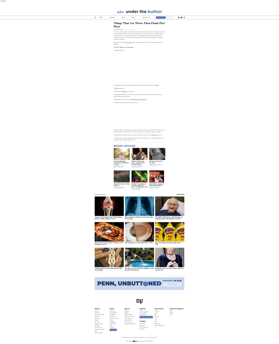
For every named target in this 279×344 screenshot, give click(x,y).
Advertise (97, 312)
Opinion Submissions (146, 317)
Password (142, 329)
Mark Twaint (120, 166)
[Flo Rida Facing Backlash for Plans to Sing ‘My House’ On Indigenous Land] (139, 176)
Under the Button (176, 309)
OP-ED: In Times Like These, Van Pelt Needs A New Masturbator (138, 162)
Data (111, 325)
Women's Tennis (129, 320)
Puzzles (143, 321)
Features (156, 311)
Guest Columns (143, 312)
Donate (169, 17)
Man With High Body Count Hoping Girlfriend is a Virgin (121, 162)
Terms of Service (99, 333)
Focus (156, 312)
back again (128, 42)
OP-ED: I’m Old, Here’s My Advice (156, 162)
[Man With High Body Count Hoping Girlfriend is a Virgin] (122, 154)
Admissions (112, 314)
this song (154, 135)
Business (112, 327)
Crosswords (142, 323)
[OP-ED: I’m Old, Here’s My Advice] (157, 154)
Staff (96, 331)
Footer (4, 1)
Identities (112, 316)
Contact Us (146, 17)
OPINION (134, 166)
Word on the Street (159, 325)
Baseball (127, 311)
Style (155, 322)
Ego (155, 314)
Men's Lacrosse (128, 314)
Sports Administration (130, 323)
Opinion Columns (144, 311)
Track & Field (128, 322)
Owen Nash (139, 166)
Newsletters (161, 17)
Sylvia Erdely (156, 187)
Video (123, 17)
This (116, 88)
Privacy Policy (98, 327)
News (101, 17)
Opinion (112, 17)
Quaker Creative (99, 323)
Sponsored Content (100, 329)
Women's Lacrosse (129, 316)
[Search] (95, 17)
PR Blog (97, 325)
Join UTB (97, 322)
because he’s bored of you (140, 99)
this (158, 85)
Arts (155, 320)
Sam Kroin (138, 188)
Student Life (113, 323)
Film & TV (156, 316)
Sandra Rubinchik (118, 29)
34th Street (158, 309)
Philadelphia (113, 322)
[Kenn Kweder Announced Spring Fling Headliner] (157, 176)
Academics (112, 311)
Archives (97, 316)
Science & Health (114, 318)
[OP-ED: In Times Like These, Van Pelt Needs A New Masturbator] (139, 154)
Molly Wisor (157, 164)
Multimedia (157, 323)
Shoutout (124, 91)
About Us (97, 311)
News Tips (113, 330)
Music (155, 318)
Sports (127, 309)
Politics (111, 320)
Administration (113, 312)
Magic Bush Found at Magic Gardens (122, 184)
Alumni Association (99, 314)
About (134, 17)
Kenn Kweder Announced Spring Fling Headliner (156, 184)
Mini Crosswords (144, 327)
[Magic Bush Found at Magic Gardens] (122, 176)
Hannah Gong (121, 187)
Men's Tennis (128, 318)
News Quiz (142, 325)
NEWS (115, 166)
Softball (126, 312)
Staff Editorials (143, 314)
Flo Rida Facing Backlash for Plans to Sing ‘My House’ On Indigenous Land (139, 185)
